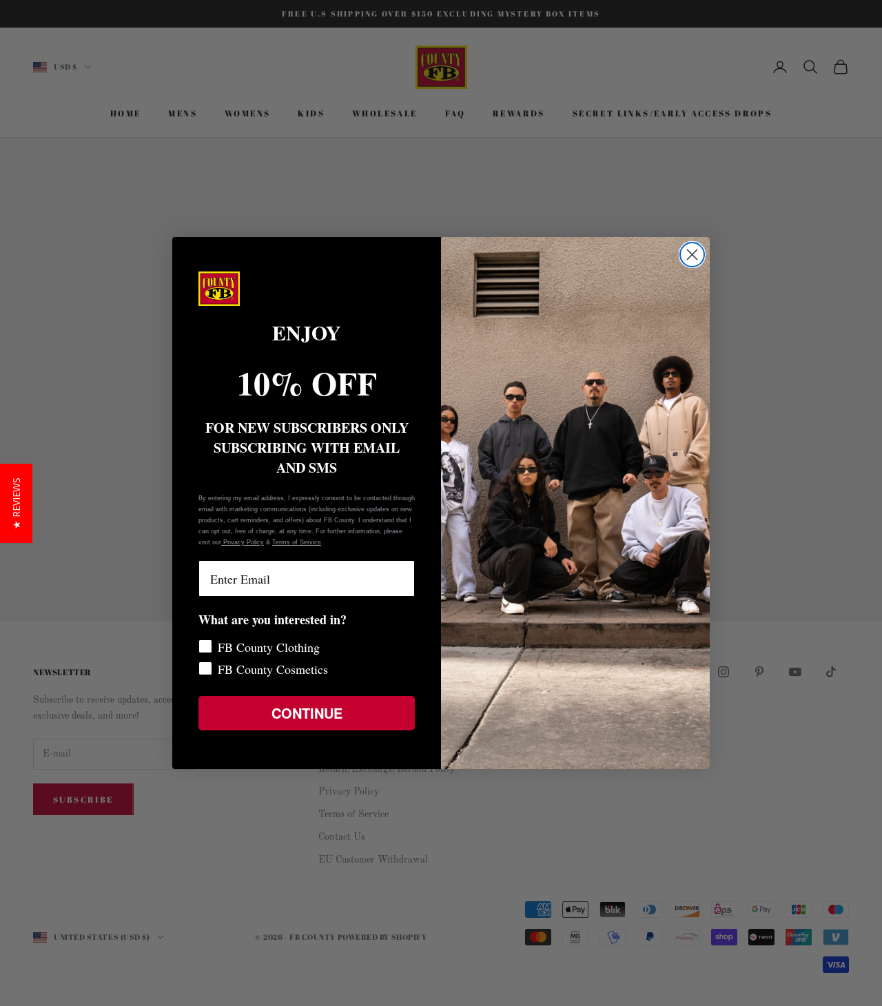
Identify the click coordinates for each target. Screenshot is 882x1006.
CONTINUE (306, 713)
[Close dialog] (692, 255)
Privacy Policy (242, 542)
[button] (16, 503)
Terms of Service (296, 542)
